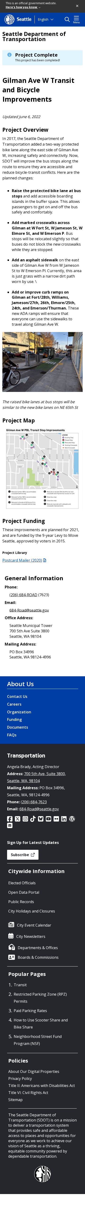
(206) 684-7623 (34, 801)
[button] (77, 6)
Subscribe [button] (20, 854)
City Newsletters (30, 936)
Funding (14, 719)
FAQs (12, 735)
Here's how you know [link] (22, 7)
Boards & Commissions (38, 957)
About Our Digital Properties (33, 1071)
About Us (20, 684)
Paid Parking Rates (30, 1010)
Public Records (21, 901)
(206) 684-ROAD (23, 594)
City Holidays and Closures (31, 911)
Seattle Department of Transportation (34, 36)
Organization (19, 712)
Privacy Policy (20, 1078)
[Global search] (68, 19)
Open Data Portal (23, 892)
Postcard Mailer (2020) (22, 560)
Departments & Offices (38, 947)
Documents (17, 727)
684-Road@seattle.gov (29, 610)
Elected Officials (22, 882)
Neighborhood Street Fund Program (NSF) (38, 1040)
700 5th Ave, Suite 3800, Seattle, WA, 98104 (36, 777)
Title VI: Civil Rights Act (28, 1092)
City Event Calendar (34, 925)
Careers (14, 704)
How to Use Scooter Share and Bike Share (41, 1023)
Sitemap (15, 1099)
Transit (20, 984)
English (43, 19)
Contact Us (17, 696)
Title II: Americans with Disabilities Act (41, 1085)
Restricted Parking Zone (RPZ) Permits (40, 998)
